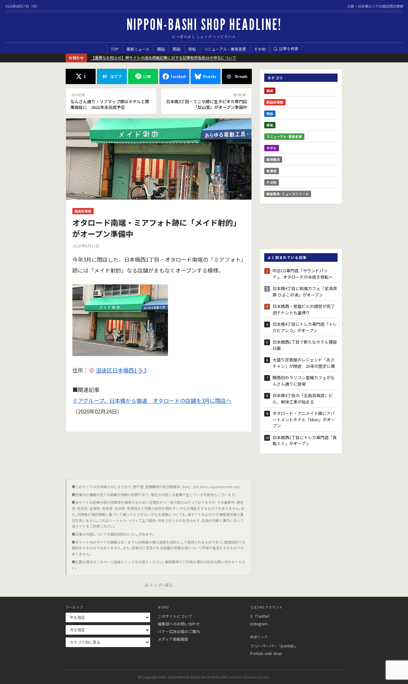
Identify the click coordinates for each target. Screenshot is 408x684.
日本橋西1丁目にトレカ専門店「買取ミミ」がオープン (305, 440)
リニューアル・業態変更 (225, 49)
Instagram (259, 623)
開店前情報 (83, 211)
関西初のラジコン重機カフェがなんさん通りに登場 (304, 380)
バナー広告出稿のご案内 (179, 631)
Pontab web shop (266, 653)
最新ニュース (138, 49)
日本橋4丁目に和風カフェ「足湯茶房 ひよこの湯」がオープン (305, 291)
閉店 (176, 49)
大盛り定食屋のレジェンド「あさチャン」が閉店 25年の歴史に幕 (304, 363)
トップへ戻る (161, 585)
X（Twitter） (261, 616)
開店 (161, 49)
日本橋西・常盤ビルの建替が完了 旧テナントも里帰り (305, 309)
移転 (192, 49)
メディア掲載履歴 (173, 639)
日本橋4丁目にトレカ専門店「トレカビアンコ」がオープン (305, 327)
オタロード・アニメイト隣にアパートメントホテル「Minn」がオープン (304, 419)
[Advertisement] (159, 453)
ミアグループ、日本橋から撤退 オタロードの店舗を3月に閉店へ (151, 400)
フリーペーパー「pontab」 (274, 645)
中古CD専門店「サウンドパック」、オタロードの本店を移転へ (303, 273)
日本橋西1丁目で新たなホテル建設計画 (305, 345)
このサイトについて (175, 616)
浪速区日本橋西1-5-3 (121, 370)
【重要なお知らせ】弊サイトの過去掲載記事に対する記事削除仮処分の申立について (163, 57)
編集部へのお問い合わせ (179, 623)
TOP (115, 49)
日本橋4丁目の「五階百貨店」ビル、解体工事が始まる (303, 398)
